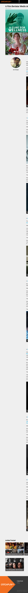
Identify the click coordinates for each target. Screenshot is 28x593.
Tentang (18, 582)
